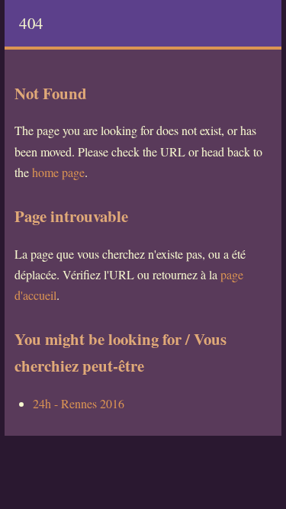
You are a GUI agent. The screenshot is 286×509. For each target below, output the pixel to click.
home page (58, 172)
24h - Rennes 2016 (78, 403)
